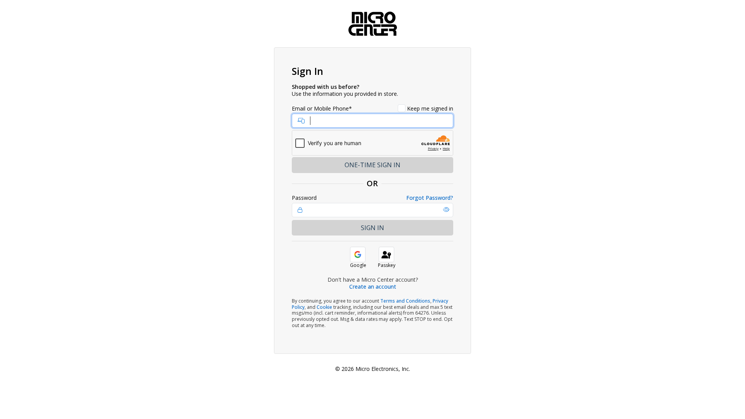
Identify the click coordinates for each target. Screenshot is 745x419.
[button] (446, 209)
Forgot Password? (429, 197)
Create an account (372, 286)
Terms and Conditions (405, 301)
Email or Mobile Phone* (322, 108)
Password (304, 197)
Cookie (324, 307)
